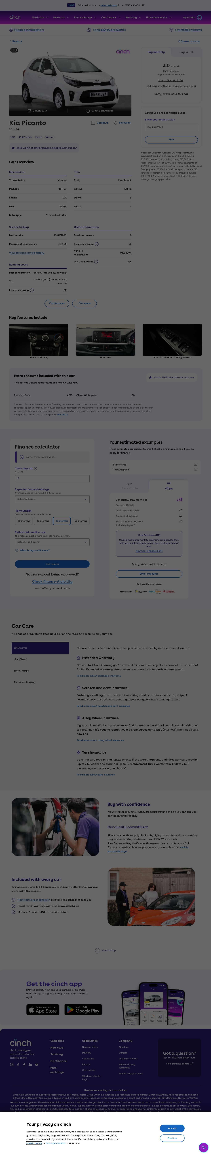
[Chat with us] (204, 1148)
